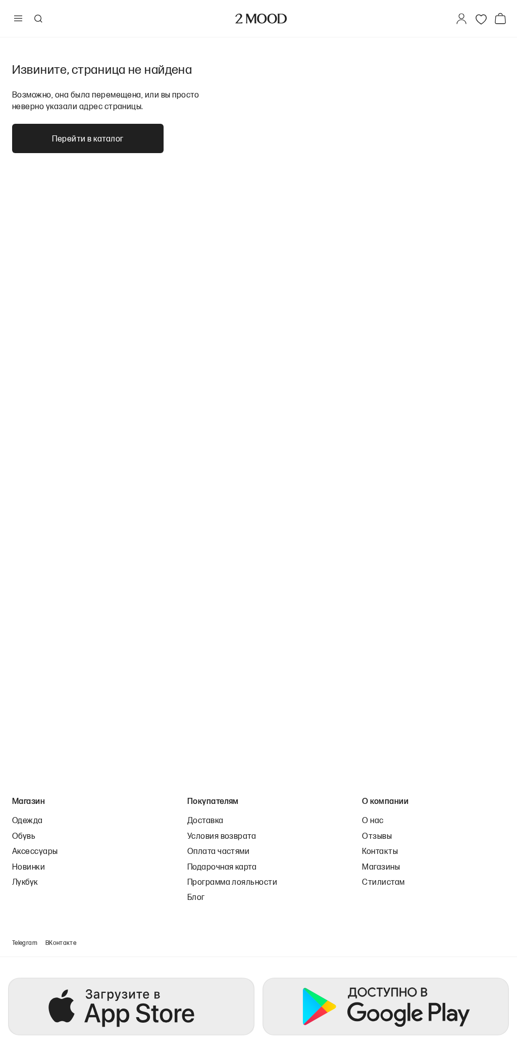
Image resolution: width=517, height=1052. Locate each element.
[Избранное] (481, 19)
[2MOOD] (261, 19)
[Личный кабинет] (461, 19)
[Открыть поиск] (38, 19)
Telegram (24, 942)
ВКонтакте (60, 942)
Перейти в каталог (87, 138)
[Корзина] (502, 18)
